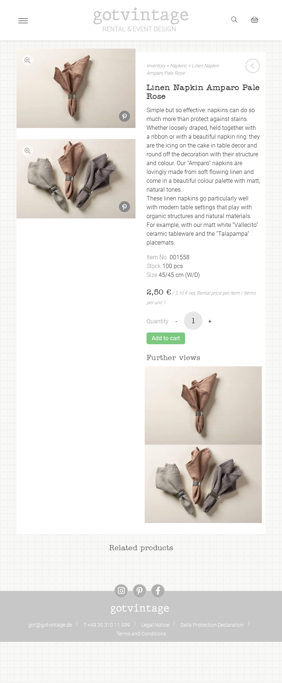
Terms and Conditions (141, 634)
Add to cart (166, 338)
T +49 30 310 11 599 (106, 625)
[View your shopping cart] (257, 18)
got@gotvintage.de (50, 625)
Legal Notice (155, 625)
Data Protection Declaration (212, 625)
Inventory (156, 65)
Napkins (178, 65)
